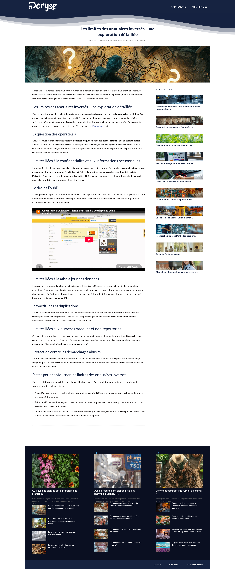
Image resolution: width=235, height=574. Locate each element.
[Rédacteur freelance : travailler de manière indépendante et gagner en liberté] (39, 523)
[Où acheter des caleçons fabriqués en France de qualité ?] (179, 120)
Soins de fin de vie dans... (168, 254)
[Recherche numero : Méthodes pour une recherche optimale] (179, 229)
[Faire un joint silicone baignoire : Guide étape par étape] (39, 536)
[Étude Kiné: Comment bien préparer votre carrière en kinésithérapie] (179, 265)
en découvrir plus (97, 126)
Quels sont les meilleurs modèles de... (174, 181)
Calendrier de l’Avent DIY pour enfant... (175, 199)
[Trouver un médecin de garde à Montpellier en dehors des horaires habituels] (163, 507)
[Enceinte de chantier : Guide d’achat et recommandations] (179, 211)
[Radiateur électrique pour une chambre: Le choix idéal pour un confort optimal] (163, 534)
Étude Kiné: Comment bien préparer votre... (177, 272)
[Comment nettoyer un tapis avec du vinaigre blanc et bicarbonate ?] (101, 507)
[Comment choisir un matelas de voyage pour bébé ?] (101, 534)
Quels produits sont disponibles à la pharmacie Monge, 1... (114, 492)
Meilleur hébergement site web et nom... (175, 163)
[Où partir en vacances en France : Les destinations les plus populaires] (163, 547)
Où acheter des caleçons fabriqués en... (175, 127)
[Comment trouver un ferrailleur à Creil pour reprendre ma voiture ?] (101, 520)
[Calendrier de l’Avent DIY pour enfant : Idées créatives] (179, 193)
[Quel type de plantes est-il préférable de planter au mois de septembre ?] (55, 471)
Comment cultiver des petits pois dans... (175, 145)
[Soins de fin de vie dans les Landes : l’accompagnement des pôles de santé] (179, 247)
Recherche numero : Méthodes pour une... (176, 236)
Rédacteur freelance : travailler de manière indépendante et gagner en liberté (62, 521)
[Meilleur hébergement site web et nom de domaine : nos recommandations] (179, 156)
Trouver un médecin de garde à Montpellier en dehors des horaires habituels (185, 505)
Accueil (91, 40)
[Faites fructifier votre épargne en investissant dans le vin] (39, 549)
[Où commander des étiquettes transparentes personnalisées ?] (179, 99)
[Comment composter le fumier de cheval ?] (179, 471)
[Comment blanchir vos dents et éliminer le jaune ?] (101, 547)
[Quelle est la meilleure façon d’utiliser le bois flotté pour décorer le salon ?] (39, 510)
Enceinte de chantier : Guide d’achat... (174, 218)
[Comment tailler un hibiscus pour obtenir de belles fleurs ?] (163, 520)
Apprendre (99, 40)
